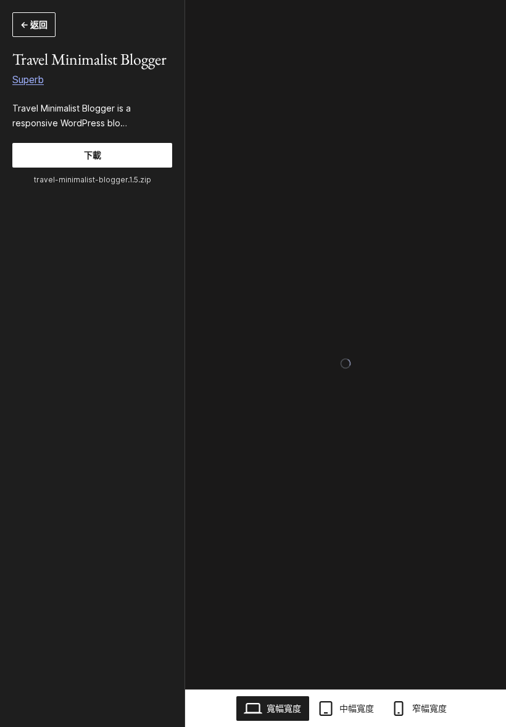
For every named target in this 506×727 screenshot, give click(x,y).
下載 (92, 155)
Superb (28, 79)
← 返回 (34, 24)
